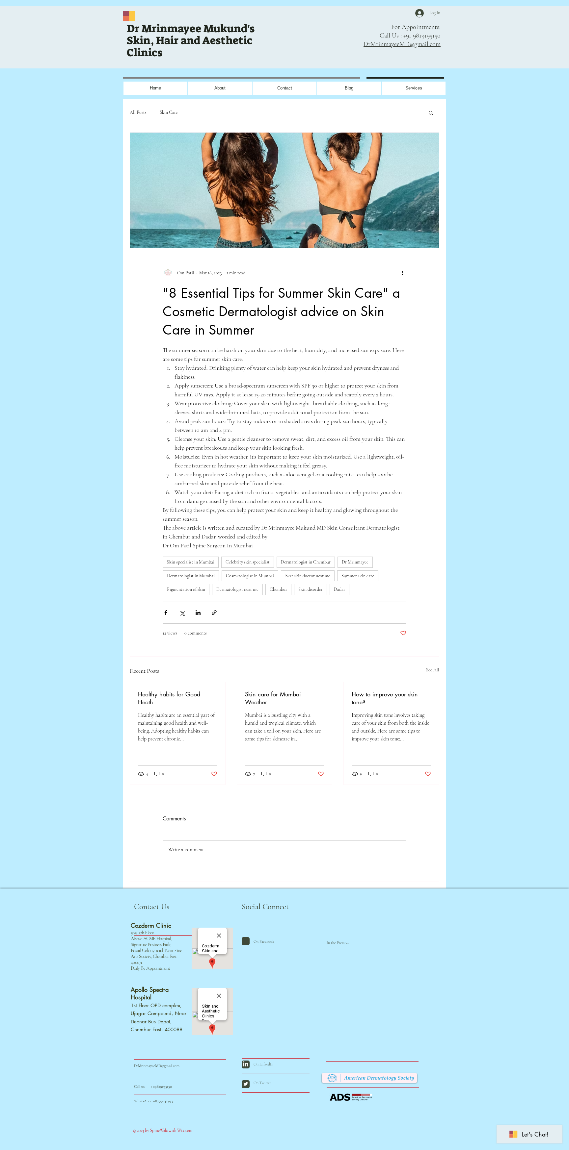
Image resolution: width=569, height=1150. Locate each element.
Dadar (339, 589)
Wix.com (184, 1130)
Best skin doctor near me (307, 576)
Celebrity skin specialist (248, 562)
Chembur (278, 589)
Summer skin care (357, 576)
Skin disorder (310, 589)
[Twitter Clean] (245, 1084)
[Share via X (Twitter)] (182, 613)
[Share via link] (214, 613)
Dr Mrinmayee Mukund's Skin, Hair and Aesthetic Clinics (191, 40)
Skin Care (169, 112)
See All (432, 670)
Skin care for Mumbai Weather (273, 698)
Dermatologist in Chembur (306, 562)
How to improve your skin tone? (385, 698)
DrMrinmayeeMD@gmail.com (402, 44)
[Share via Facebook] (166, 613)
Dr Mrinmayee (355, 562)
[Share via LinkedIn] (198, 613)
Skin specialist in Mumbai (190, 562)
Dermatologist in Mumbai (191, 576)
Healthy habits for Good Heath (169, 698)
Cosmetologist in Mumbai (250, 576)
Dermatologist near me (237, 589)
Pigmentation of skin (186, 589)
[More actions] (402, 273)
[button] (431, 112)
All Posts (138, 112)
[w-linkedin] (245, 1063)
